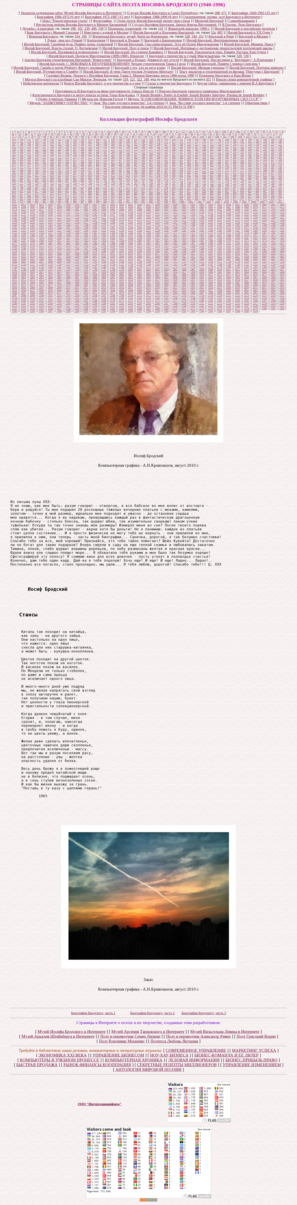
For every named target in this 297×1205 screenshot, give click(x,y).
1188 (201, 217)
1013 (23, 204)
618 (280, 173)
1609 (85, 253)
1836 (175, 272)
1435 (192, 238)
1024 (121, 204)
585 (29, 173)
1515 (77, 246)
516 (52, 167)
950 (75, 199)
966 (197, 199)
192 (52, 144)
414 (98, 160)
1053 (103, 207)
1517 (94, 246)
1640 (85, 256)
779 (143, 186)
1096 (210, 209)
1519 (112, 246)
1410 (246, 235)
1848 (282, 272)
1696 (32, 261)
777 (128, 186)
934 (227, 196)
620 (21, 175)
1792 (59, 269)
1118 (130, 212)
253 (242, 147)
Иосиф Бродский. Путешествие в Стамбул (47, 71)
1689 (246, 259)
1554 (148, 248)
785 (189, 186)
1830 (121, 272)
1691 (264, 259)
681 (212, 178)
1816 (273, 269)
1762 (68, 267)
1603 (32, 253)
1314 (219, 227)
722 (257, 180)
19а (149, 131)
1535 (255, 246)
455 (136, 162)
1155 (184, 214)
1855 (68, 274)
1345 (219, 230)
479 (44, 165)
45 (90, 134)
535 (197, 167)
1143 (77, 214)
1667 (50, 259)
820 (181, 188)
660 (52, 178)
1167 (14, 217)
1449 (41, 240)
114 (278, 136)
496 (174, 165)
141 (160, 28)
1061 (175, 207)
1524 (157, 246)
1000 (182, 201)
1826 (85, 272)
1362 (94, 233)
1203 (59, 220)
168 (143, 141)
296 (21, 152)
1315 (228, 227)
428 (204, 160)
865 (250, 191)
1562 (219, 248)
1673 (103, 259)
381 (120, 157)
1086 (121, 209)
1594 (228, 251)
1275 (148, 225)
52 (134, 134)
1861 (121, 274)
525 (120, 167)
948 (60, 199)
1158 (210, 214)
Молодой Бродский (209, 21)
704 (120, 180)
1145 (94, 214)
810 (105, 188)
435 (257, 160)
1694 (14, 261)
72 (267, 134)
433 (242, 160)
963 (174, 199)
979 (21, 201)
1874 (237, 274)
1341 (184, 230)
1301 (103, 227)
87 (89, 136)
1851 (32, 274)
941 (280, 196)
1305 (139, 227)
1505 (264, 243)
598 (128, 173)
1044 (23, 207)
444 (52, 162)
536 (204, 167)
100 (172, 136)
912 (60, 196)
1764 (85, 267)
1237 (85, 222)
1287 (255, 225)
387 (166, 157)
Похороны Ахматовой (124, 28)
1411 (255, 235)
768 (60, 186)
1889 (94, 277)
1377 (228, 233)
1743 (175, 264)
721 (250, 180)
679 (197, 178)
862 (227, 191)
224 (21, 147)
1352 (282, 230)
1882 (32, 277)
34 (13, 134)
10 (70, 131)
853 (158, 191)
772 (90, 186)
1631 (282, 253)
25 (210, 131)
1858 (94, 274)
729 (37, 183)
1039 (255, 204)
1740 (148, 264)
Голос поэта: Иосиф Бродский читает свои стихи (153, 21)
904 (273, 194)
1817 (282, 269)
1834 (157, 272)
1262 (32, 225)
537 (212, 167)
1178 (112, 217)
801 (37, 188)
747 (174, 183)
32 (276, 131)
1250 (201, 222)
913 (67, 196)
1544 (59, 248)
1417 (32, 238)
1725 (14, 264)
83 (63, 136)
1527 (184, 246)
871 (21, 194)
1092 (175, 209)
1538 (282, 246)
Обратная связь (256, 103)
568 (174, 170)
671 (224, 13)
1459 (130, 240)
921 (128, 196)
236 (113, 147)
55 (160, 134)
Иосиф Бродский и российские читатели (245, 28)
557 (90, 170)
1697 (41, 261)
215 (227, 144)
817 (158, 188)
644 (204, 175)
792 (242, 186)
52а (213, 32)
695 (52, 180)
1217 (184, 220)
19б (157, 131)
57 (173, 134)
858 (197, 191)
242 (158, 147)
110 (248, 136)
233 (90, 147)
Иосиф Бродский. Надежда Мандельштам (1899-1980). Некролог (96, 56)
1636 (50, 256)
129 (120, 139)
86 (82, 136)
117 (29, 139)
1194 (255, 217)
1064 (201, 207)
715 (204, 180)
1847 (273, 272)
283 (197, 149)
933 (219, 196)
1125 (192, 212)
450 (98, 162)
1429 (139, 238)
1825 (77, 272)
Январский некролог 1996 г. (189, 28)
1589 (184, 251)
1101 (255, 209)
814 (136, 188)
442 (37, 162)
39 (52, 134)
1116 (112, 212)
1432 (166, 238)
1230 (23, 222)
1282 (210, 225)
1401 (166, 235)
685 (242, 178)
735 (82, 183)
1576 (68, 251)
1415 (14, 238)
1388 (50, 235)
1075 (23, 209)
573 (212, 170)
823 (204, 188)
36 (26, 134)
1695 (23, 261)
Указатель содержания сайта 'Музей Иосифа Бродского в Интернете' (71, 13)
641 (181, 175)
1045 (32, 207)
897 (219, 194)
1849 (14, 274)
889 (158, 194)
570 (189, 170)
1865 (157, 274)
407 (44, 160)
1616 (148, 253)
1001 (191, 201)
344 (194, 36)
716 (212, 180)
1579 (94, 251)
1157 (201, 214)
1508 (14, 246)
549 (29, 170)
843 (82, 191)
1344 (210, 230)
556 (82, 170)
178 (219, 141)
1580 (103, 251)
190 (37, 144)
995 (143, 201)
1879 (282, 274)
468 (235, 162)
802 (44, 188)
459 (166, 162)
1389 (59, 235)
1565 (246, 248)
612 (235, 173)
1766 (103, 267)
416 (113, 160)
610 (219, 173)
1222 (228, 220)
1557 (175, 248)
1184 (166, 217)
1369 (157, 233)
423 (166, 160)
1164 (264, 214)
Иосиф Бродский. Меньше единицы (198, 68)
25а (217, 131)
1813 (246, 269)
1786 (282, 267)
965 (189, 199)
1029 (166, 204)
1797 (103, 269)
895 (204, 194)
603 (166, 173)
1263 (41, 225)
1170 (41, 217)
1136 (14, 214)
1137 (23, 214)
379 (105, 157)
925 (158, 196)
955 (113, 199)
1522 (139, 246)
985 (67, 201)
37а (39, 134)
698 (75, 180)
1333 (112, 230)
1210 (121, 220)
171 (166, 141)
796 (273, 186)
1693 (282, 259)
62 (204, 134)
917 (98, 196)
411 (75, 160)
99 (164, 136)
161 (90, 141)
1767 (112, 267)
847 (113, 191)
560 (113, 170)
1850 (23, 274)
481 (60, 165)
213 (212, 144)
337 (60, 154)
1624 (219, 253)
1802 (148, 269)
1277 (166, 225)
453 (120, 162)
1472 (246, 240)
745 (158, 183)
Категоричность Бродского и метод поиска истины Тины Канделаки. (83, 95)
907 (21, 196)
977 (280, 199)
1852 (41, 274)
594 (98, 173)
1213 (148, 220)
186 (280, 141)
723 (265, 180)
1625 (228, 253)
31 (270, 131)
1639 (77, 256)
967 (204, 199)
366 (280, 154)
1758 (32, 267)
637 (151, 175)
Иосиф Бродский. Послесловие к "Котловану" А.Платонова (228, 60)
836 (29, 191)
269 (90, 149)
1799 (121, 269)
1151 (148, 214)
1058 (148, 207)
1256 (255, 222)
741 (128, 183)
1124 (184, 212)
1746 (201, 264)
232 (82, 147)
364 (265, 154)
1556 (166, 248)
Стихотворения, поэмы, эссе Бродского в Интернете (221, 17)
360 (235, 154)
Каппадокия (96, 40)
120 (52, 139)
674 (158, 178)
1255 (246, 222)
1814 (255, 269)
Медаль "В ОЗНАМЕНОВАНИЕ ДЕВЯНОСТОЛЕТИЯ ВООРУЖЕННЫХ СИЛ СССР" (193, 99)
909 (37, 196)
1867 (175, 274)
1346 (228, 230)
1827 (94, 272)
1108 (41, 212)
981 (37, 201)
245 (181, 147)
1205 (77, 220)
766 (44, 186)
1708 (139, 261)
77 (26, 136)
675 (166, 178)
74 (280, 134)
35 (19, 134)
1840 (210, 272)
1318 (255, 227)
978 (14, 201)
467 (227, 162)
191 (44, 144)
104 (202, 136)
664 (82, 178)
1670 (77, 259)
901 (250, 194)
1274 (139, 225)
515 (44, 167)
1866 (166, 274)
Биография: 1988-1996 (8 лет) (156, 17)
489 (120, 165)
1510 (32, 246)
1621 (192, 253)
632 (113, 175)
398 (250, 157)
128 (113, 139)
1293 (32, 227)
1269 (94, 225)
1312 (201, 227)
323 (227, 152)
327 (257, 152)
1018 (68, 204)
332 (21, 154)
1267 (77, 225)
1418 (41, 238)
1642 (103, 256)
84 (70, 136)
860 (212, 191)
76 (19, 136)
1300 (94, 227)
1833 (148, 272)
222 (280, 144)
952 (90, 199)
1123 (175, 212)
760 (273, 183)
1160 (228, 214)
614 (250, 173)
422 (158, 160)
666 (98, 178)
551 (44, 170)
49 (115, 134)
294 (280, 149)
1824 (68, 272)
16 (123, 131)
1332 (103, 230)
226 (37, 147)
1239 (103, 222)
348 (143, 154)
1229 (14, 222)
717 (219, 180)
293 (273, 149)
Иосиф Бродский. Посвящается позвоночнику (65, 52)
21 (177, 131)
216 (235, 144)
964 (181, 199)
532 (174, 167)
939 (265, 196)
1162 (246, 214)
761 (280, 183)
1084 (103, 209)
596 (113, 173)
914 (75, 196)
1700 (68, 261)
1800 (130, 269)
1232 (41, 222)
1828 (103, 272)
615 (257, 173)
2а (29, 131)
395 (227, 157)
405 (29, 160)
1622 (201, 253)
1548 (94, 248)
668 (113, 178)
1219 (201, 220)
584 (21, 173)
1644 (121, 256)
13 (89, 131)
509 (273, 165)
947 (52, 199)
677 (181, 178)
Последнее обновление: (148, 107)
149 (273, 139)
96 (145, 136)
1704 (103, 261)
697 (67, 180)
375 (75, 157)
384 (143, 157)
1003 (208, 201)
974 (257, 199)
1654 (210, 256)
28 (251, 131)
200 (113, 144)
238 (128, 147)
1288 (264, 225)
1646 (139, 256)
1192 (237, 217)
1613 (121, 253)
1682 (184, 259)
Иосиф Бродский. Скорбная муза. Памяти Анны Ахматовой (68, 44)
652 (265, 175)
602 (158, 173)
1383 (282, 233)
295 (14, 152)
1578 (85, 251)
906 (14, 196)
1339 (166, 230)
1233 (50, 222)
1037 (237, 204)
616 (265, 173)
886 (136, 194)
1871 (210, 274)
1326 (50, 230)
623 (44, 175)
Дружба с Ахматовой (38, 28)
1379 (246, 233)
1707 (130, 261)
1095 (201, 209)
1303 (121, 227)
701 (98, 180)
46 (96, 134)
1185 (175, 217)
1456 (103, 240)
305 (90, 152)
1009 (262, 201)
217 (242, 144)
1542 (41, 248)
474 (280, 162)
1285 (237, 225)
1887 (77, 277)
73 (274, 134)
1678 (148, 259)
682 (219, 178)
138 (189, 139)
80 (44, 136)
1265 (59, 225)
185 (273, 141)
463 (197, 162)
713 (189, 180)
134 (158, 139)
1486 (94, 243)
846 (105, 191)
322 (139, 79)
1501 (228, 243)
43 (77, 134)
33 (282, 131)
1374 (201, 233)
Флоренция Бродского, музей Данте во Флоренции (130, 36)
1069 (246, 207)
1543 (50, 248)
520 (82, 167)
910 (44, 196)
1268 (85, 225)
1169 (32, 217)
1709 (148, 261)
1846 (264, 272)
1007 (244, 201)
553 (60, 170)
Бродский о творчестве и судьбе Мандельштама (184, 56)
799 (21, 188)
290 (250, 149)
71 (261, 134)
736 (90, 183)
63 (211, 134)
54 (154, 134)
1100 (246, 209)
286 (219, 149)
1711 (166, 261)
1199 (23, 220)
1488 (112, 243)
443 (44, 162)
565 (151, 170)
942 (14, 199)
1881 (23, 277)
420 (143, 160)
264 (52, 149)
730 (44, 183)
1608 (77, 253)
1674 (112, 259)
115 (14, 139)
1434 (184, 238)
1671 (85, 259)
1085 (112, 209)
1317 (246, 227)
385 (151, 157)
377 (90, 157)
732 (60, 183)
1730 (59, 264)
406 (37, 160)
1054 (112, 207)
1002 (199, 201)
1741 (157, 264)
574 (219, 170)
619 (14, 175)
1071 (264, 207)
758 (257, 183)
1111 (68, 212)
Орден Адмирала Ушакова (57, 99)
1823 (59, 272)
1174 (77, 217)
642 (189, 175)
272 (113, 149)
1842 (228, 272)
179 (227, 141)
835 (21, 191)
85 (76, 136)
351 (201, 36)
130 (128, 139)
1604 (41, 253)
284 (204, 149)
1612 (112, 253)
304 (82, 152)
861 (219, 191)
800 (29, 188)
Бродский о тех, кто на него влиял (140, 68)
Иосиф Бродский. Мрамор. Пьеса (248, 44)
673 (151, 178)
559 (105, 170)
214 (219, 144)
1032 (192, 204)
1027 (148, 204)
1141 (59, 214)
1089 (148, 209)
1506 (273, 243)
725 (280, 180)
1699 (59, 261)
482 (67, 165)
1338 (157, 230)
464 (204, 162)
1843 (237, 272)
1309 (175, 227)
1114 (94, 212)
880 (90, 194)
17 (129, 131)
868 (273, 191)
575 (227, 170)
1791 (50, 269)
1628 (255, 253)
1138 (32, 214)
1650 (175, 256)
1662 (282, 256)
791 (235, 186)
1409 (237, 235)
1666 (41, 259)
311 (136, 152)
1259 (282, 222)
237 (120, 147)
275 (136, 149)
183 (257, 141)
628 (82, 175)
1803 (157, 269)
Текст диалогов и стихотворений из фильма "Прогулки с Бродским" (229, 71)
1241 (121, 222)
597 (120, 173)
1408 (228, 235)
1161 (237, 214)
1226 (264, 220)
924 (151, 196)
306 (98, 152)
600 (143, 173)
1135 (282, 212)
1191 (228, 217)
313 (151, 152)
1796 (94, 269)
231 (75, 147)
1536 (264, 246)
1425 (103, 238)
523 (105, 167)
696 (60, 180)
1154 (175, 214)
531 (166, 167)
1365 (121, 233)
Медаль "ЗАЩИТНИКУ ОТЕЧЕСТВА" (59, 103)
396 (235, 157)
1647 (148, 256)
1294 (41, 227)
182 (250, 141)
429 (212, 160)
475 (14, 165)
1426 (112, 238)
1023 (112, 204)
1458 (121, 240)
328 (187, 36)
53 (148, 134)
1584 (139, 251)
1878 (273, 274)
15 (102, 131)
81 (51, 136)
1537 (273, 246)
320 (204, 152)
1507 (282, 243)
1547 (85, 248)
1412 (264, 235)
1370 (166, 233)
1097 (219, 209)
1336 (139, 230)
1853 (50, 274)
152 (21, 141)
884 (120, 194)
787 (204, 186)
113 (270, 136)
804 (60, 188)
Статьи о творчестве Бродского (168, 83)
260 (21, 149)
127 (105, 139)
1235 (68, 222)
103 (194, 136)
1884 (50, 277)
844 (90, 191)
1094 (192, 209)
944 (29, 199)
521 (90, 167)
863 (235, 191)
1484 (77, 243)
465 (212, 162)
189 (29, 144)
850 (136, 191)
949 (67, 199)
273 (120, 149)
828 (242, 188)
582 (280, 170)
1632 (14, 256)
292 (265, 149)
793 (250, 186)
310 (128, 152)
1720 (246, 261)
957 (128, 199)
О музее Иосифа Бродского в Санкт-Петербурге (162, 13)
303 (75, 152)
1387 (41, 235)
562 (128, 170)
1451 (59, 240)
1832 (139, 272)
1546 (77, 248)
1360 (77, 233)
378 (98, 157)
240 (143, 147)
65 (223, 134)
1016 (50, 204)
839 (52, 191)
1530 (210, 246)
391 (197, 157)
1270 (103, 225)
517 (60, 167)
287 (227, 149)
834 (14, 191)
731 (52, 183)
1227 (273, 220)
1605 (50, 253)
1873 (228, 274)
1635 (41, 256)
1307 (157, 227)
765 (37, 186)
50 (121, 134)
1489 (121, 243)
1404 (192, 235)
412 (82, 160)
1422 (77, 238)
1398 (139, 235)
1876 (255, 274)
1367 (139, 233)
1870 (201, 274)
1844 (246, 272)
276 (143, 149)
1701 (77, 261)
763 (21, 186)
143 (227, 139)
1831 (130, 272)
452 (113, 162)
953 (98, 199)
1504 (255, 243)
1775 (184, 267)
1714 (192, 261)
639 (166, 175)
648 (235, 175)
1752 (255, 264)
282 (189, 149)
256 (265, 147)
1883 (41, 277)
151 (14, 141)
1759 (41, 267)
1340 (175, 230)
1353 (14, 233)
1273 (130, 225)
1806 (184, 269)
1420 (59, 238)
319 (125, 79)
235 (105, 147)
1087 (130, 209)
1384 (14, 235)
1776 (192, 267)
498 (189, 165)
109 (240, 136)
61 (198, 134)
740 (120, 183)
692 (29, 180)
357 (212, 154)
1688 (237, 259)
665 (90, 178)
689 (280, 178)
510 (280, 165)
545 (273, 167)
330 (280, 152)
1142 (68, 214)
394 (219, 157)
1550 (112, 248)
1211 (130, 220)
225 (29, 147)
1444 (273, 238)
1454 (85, 240)
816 (151, 188)
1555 (157, 248)
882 (105, 194)
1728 (41, 264)
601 (151, 173)
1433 (175, 238)
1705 (112, 261)
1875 (246, 274)
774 (105, 186)
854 (166, 191)
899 (235, 194)
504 (235, 165)
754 (227, 183)
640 (174, 175)
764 (29, 186)
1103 (273, 209)
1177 (103, 217)
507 (257, 165)
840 (60, 191)
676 (174, 178)
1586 (157, 251)
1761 (59, 267)
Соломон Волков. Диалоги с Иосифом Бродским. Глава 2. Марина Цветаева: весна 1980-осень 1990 (120, 75)
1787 (14, 269)
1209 (112, 220)
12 (83, 131)
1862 (130, 274)
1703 (94, 261)
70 (255, 134)
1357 (50, 233)
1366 (130, 233)
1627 (246, 253)
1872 (219, 274)
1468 (210, 240)
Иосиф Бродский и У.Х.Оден (248, 32)
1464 (175, 240)
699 (82, 180)
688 (265, 178)
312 (143, 152)
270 (98, 149)
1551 (121, 248)
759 (265, 183)
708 (151, 180)
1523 (148, 246)
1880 (14, 277)
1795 (85, 269)
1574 (50, 251)
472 (265, 162)
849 (128, 191)
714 (197, 180)
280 (174, 149)
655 (14, 178)
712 (181, 180)
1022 (103, 204)
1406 (210, 235)
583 (14, 173)
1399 (148, 235)
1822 (50, 272)
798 (14, 188)
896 (212, 194)
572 (204, 170)
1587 (166, 251)
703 (113, 180)
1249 (192, 222)
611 (227, 173)
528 (143, 167)
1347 (237, 230)
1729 (50, 264)
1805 (175, 269)
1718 (228, 261)
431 (227, 160)
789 (219, 186)
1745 (192, 264)
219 (257, 144)
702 (105, 180)
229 (60, 147)
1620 (184, 253)
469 (242, 162)
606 (189, 173)
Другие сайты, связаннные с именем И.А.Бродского (235, 83)
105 (210, 136)
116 (21, 139)
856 (181, 191)
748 (181, 183)
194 (67, 144)
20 (171, 131)
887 (143, 194)
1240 (112, 222)
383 (136, 157)
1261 (23, 225)
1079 (59, 209)
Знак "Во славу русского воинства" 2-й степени (128, 103)
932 (212, 196)
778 (136, 186)
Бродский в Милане (253, 36)
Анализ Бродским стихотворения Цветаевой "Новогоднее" (68, 60)
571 (197, 170)
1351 (273, 230)
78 (32, 136)
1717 (219, 261)
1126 (201, 212)
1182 (148, 217)
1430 (148, 238)
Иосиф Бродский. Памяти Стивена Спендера (224, 64)
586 (37, 173)
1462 (157, 240)
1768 (121, 267)
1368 (148, 233)
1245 (157, 222)
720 (242, 180)
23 (197, 131)
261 (29, 149)
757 (250, 183)
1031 (184, 204)
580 (265, 170)
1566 (255, 248)
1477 (14, 243)
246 (189, 147)
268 (82, 149)
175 (197, 141)
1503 (246, 243)
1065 (210, 207)
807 (82, 188)
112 (263, 136)
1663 (14, 259)
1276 (157, 225)
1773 (166, 267)
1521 (130, 246)
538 (219, 167)
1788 (23, 269)
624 (52, 175)
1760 (50, 267)
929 (189, 196)
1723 (273, 261)
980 (29, 201)
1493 (157, 243)
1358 (59, 233)
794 (257, 186)
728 (29, 183)
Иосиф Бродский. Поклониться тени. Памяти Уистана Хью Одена (217, 52)
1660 (264, 256)
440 (21, 162)
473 (273, 162)
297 (29, 152)
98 (158, 136)
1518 (103, 246)
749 (189, 183)
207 (166, 144)
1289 (273, 225)
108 (232, 136)
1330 (85, 230)
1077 (41, 209)
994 (136, 201)
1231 (32, 222)
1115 (103, 212)
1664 (23, 259)
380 (113, 157)
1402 (175, 235)
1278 (175, 225)
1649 (166, 256)
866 (257, 191)
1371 (175, 233)
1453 (77, 240)
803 (52, 188)
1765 (94, 267)
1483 (68, 243)
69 (248, 134)
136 (174, 139)
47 (102, 134)
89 (101, 136)
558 (98, 170)
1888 (85, 277)
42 (71, 134)
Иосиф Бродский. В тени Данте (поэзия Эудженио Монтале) (128, 71)
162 (98, 141)
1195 (264, 217)
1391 (77, 235)
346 (128, 154)
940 (273, 196)
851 (143, 191)
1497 (192, 243)
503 (227, 165)
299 (44, 152)
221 (273, 144)
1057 (139, 207)
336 (52, 154)
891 (174, 194)
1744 (184, 264)
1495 (175, 243)
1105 (14, 212)
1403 (184, 235)
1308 (166, 227)
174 (189, 141)
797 (280, 186)
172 (174, 141)
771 (82, 186)
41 (64, 134)
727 (21, 183)
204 (143, 144)
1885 (59, 277)
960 (151, 199)
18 (136, 131)
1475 (273, 240)
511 (14, 167)
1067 (228, 207)
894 (197, 194)
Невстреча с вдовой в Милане (106, 32)
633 (120, 175)
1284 (228, 225)
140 (204, 139)
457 (151, 162)
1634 (32, 256)
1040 (264, 204)
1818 (14, 272)
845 (98, 191)
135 (166, 139)
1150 (139, 214)
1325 (41, 230)
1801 (139, 269)
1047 (50, 207)
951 (82, 199)
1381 (264, 233)
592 (82, 173)
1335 (130, 230)
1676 (130, 259)
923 (143, 196)
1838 (192, 272)
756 (242, 183)
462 (189, 162)
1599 (273, 251)
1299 (85, 227)
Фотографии (103, 21)
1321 (282, 227)
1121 (157, 212)
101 (179, 136)
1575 (59, 251)
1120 (148, 212)
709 (158, 180)
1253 (228, 222)
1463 (166, 240)
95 (139, 136)
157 (60, 141)
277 (151, 149)
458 (158, 162)
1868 (184, 274)
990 (105, 201)
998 (166, 201)
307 (105, 152)
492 (143, 165)
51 (128, 134)
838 (44, 191)
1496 (184, 243)
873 (37, 194)
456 (143, 162)
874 (44, 194)
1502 (237, 243)
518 (67, 167)
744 (151, 183)
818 (166, 188)
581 (273, 170)
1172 (59, 217)
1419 (50, 238)
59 (185, 134)
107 (225, 136)
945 (37, 199)
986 (75, 201)
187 (14, 144)
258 (280, 147)
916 (90, 196)
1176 (94, 217)
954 (105, 199)
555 (75, 170)
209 (181, 144)
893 (189, 194)
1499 (210, 243)
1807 (192, 269)
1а (18, 131)
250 (219, 147)
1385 (23, 235)
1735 (103, 264)
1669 (68, 259)
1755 (282, 264)
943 (21, 199)
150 (280, 139)
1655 (219, 256)
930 (197, 196)
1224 (246, 220)
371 (44, 157)
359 (227, 154)
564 (143, 170)
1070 (255, 207)
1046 (41, 207)
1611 (103, 253)
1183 (157, 217)
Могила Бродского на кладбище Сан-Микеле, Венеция (65, 79)
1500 (219, 243)
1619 (175, 253)
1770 (139, 267)
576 (235, 170)
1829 (112, 272)
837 (37, 191)
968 (212, 199)
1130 (237, 212)
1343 (201, 230)
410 (67, 160)
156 (52, 141)
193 (60, 144)
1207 (94, 220)
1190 (219, 217)
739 (113, 183)
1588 (175, 251)
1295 (50, 227)
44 (83, 134)
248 (204, 147)
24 (203, 131)
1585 (148, 251)
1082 (85, 209)
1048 (59, 207)
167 (136, 141)
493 (151, 165)
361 (242, 154)
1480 (41, 243)
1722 (264, 261)
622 (37, 175)
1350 (264, 230)
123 (75, 139)
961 (158, 199)
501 (212, 165)
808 (90, 188)
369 (29, 157)
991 (113, 201)
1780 (228, 267)
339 (75, 154)
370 (37, 157)
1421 (68, 238)
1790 (41, 269)
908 (29, 196)
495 (166, 165)
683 (227, 178)
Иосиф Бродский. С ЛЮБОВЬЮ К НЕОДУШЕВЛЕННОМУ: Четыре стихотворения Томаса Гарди (112, 64)
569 (181, 170)
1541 (32, 248)
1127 (210, 212)
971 (235, 199)
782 (166, 186)
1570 (14, 251)
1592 (210, 251)
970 (227, 199)
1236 (77, 222)
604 (174, 173)
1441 (246, 238)
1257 (264, 222)
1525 (166, 246)
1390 (68, 235)
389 (181, 157)
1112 (77, 212)
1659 (255, 256)
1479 (32, 243)
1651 (184, 256)
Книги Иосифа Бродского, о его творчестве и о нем (102, 83)
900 (242, 194)
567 (166, 170)
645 (212, 175)
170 (158, 141)
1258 (273, 222)
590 (67, 173)
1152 (157, 214)
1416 (23, 238)
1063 (192, 207)
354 (77, 36)
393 (212, 157)
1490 (130, 243)
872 (29, 194)
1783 (255, 267)
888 (151, 194)
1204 (68, 220)
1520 (121, 246)
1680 (166, 259)
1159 (219, 214)
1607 (68, 253)
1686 (219, 259)
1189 (210, 217)
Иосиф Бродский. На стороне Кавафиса (133, 52)
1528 (192, 246)
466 (219, 162)
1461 (148, 240)
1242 (130, 222)
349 (146, 79)
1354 (23, 233)
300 (52, 152)
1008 (253, 201)
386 (158, 157)
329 (273, 152)
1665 (32, 259)
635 (136, 175)
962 (166, 199)
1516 (85, 246)
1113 (85, 212)
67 (236, 134)
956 (120, 199)
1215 (166, 220)
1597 (255, 251)
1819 (23, 272)
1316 (237, 227)
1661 (273, 256)
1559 (192, 248)
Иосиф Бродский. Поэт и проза (125, 48)
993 (128, 201)
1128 (219, 212)
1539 (14, 248)
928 (181, 196)
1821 (41, 272)
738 (105, 183)
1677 (139, 259)
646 (219, 175)
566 (158, 170)
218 (250, 144)
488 (113, 165)
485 (90, 165)
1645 (130, 256)
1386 (32, 235)
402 (280, 157)
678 (189, 178)
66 (230, 134)
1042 (282, 204)
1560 (201, 248)
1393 (94, 235)
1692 (273, 259)
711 (174, 180)
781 (158, 186)
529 (239, 56)
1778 (210, 267)
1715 (201, 261)
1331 (94, 230)
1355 (32, 233)
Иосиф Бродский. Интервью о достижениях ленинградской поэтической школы (213, 48)
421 (151, 160)
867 (265, 191)
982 (44, 201)
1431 (157, 238)
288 (217, 13)
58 (179, 134)
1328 (68, 230)
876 (60, 194)
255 (257, 147)
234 (98, 147)
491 (136, 165)
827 (235, 188)
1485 (85, 243)
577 (242, 170)
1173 (68, 217)
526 (128, 167)
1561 (210, 248)
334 (37, 154)
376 (82, 157)
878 (75, 194)
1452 (68, 240)
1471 (237, 240)
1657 (237, 256)
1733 (85, 264)
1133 (264, 212)
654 (280, 175)
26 (231, 131)
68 (242, 134)
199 (105, 144)
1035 (219, 204)
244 (174, 147)
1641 (94, 256)
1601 (14, 253)
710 (166, 180)
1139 (41, 214)
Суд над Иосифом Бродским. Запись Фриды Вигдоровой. (174, 25)
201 (120, 144)
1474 (264, 240)
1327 (59, 230)
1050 (77, 207)
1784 (264, 267)
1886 (68, 277)
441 (29, 162)
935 (235, 196)
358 (219, 154)
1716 (210, 261)
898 (227, 194)
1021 (94, 204)
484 (82, 165)
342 (98, 154)
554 (67, 170)
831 (265, 188)
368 (21, 157)
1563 (228, 248)
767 (52, 186)
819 (174, 188)
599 (136, 173)
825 (219, 188)
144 (235, 139)
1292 (23, 227)
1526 (175, 246)
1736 (112, 264)
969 (219, 199)
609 (212, 173)
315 (166, 152)
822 (197, 188)
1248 (184, 222)
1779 (219, 267)
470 (250, 162)
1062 (184, 207)
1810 (219, 269)
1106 (23, 212)
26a (238, 131)
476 (21, 165)
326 (250, 152)
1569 (282, 248)
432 (235, 160)
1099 (237, 209)
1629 (264, 253)
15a (109, 131)
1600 (282, 251)
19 (142, 131)
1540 (23, 248)
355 (197, 154)
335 (44, 154)
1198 (14, 220)
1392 (85, 235)
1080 (68, 209)
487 (105, 165)
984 (60, 201)
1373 (192, 233)
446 (67, 162)
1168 (23, 217)
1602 (23, 253)
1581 (112, 251)
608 (204, 173)
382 (128, 157)
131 (136, 139)
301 (60, 152)
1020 (85, 204)
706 (136, 180)
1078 (50, 209)
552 (52, 170)
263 (44, 149)
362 (250, 154)
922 (136, 196)
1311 (192, 227)
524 (113, 167)
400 (265, 157)
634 (128, 175)
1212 (139, 220)
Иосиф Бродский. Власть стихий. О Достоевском (61, 48)
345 (120, 154)
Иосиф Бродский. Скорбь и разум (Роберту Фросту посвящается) (61, 68)
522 (98, 167)
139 (197, 139)
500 (204, 165)
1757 (23, 267)
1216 (175, 220)
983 (52, 201)
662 (67, 178)
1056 (130, 207)
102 (80, 28)
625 (60, 175)
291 (257, 149)
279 (166, 149)
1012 (14, 204)
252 (235, 147)
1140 (50, 214)
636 (143, 175)
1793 (68, 269)
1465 (184, 240)
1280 (192, 225)
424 (174, 160)
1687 (228, 259)
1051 (85, 207)
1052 (94, 207)
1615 (139, 253)
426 (189, 160)
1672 (94, 259)
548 (21, 170)
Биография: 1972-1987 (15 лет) (107, 17)
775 (113, 186)
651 (257, 175)
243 (166, 147)
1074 (14, 209)
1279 (184, 225)
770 (75, 186)
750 (197, 183)
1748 (219, 264)
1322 (14, 230)
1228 (282, 220)
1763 (77, 267)
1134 (273, 212)
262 (37, 149)
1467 (201, 240)
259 (14, 149)
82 (57, 136)
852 (151, 191)
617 (273, 173)
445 (60, 162)
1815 (264, 269)
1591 (201, 251)
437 (273, 160)
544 (265, 167)
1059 (157, 207)
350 (158, 154)
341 (90, 154)
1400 (157, 235)
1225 (255, 220)
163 (105, 141)
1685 (210, 259)
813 (128, 188)
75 (13, 136)
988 (90, 201)
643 (197, 175)
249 (212, 147)
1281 (201, 225)
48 (109, 134)
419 (136, 160)
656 (21, 178)
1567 (264, 248)
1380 (255, 233)
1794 (77, 269)
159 (75, 141)
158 (67, 141)
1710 (157, 261)
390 (189, 157)
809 (98, 188)
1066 (219, 207)
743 (143, 183)
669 (120, 178)
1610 (94, 253)
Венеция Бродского (43, 36)
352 (174, 154)
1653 (201, 256)
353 (181, 154)
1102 (264, 209)
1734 (94, 264)
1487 (103, 243)
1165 (273, 214)
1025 (130, 204)
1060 (166, 207)
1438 (219, 238)
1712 (175, 261)
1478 (23, 243)
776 (120, 186)
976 (273, 199)
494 (158, 165)
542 (250, 167)
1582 (121, 251)
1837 (184, 272)
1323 (23, 230)
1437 (210, 238)
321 (132, 79)
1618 (166, 253)
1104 (282, 209)
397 (242, 157)
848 (120, 191)
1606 (59, 253)
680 (204, 178)
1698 (50, 261)
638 (158, 175)
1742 (166, 264)
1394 (103, 235)
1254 (237, 222)
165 (120, 141)
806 (75, 188)
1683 (192, 259)
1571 (23, 251)
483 (75, 165)
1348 (246, 230)
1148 (121, 214)
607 (197, 173)
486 (98, 165)
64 (217, 134)
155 (44, 141)
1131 (246, 212)
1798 (112, 269)
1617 (157, 253)
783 (174, 186)
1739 (139, 264)
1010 (271, 201)
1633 (23, 256)
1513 (59, 246)
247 (197, 147)
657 (29, 178)
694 (44, 180)
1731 (68, 264)
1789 (32, 269)
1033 (201, 204)
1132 (255, 212)
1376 (219, 233)
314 (158, 152)
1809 (210, 269)
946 (44, 199)
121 (60, 139)
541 (242, 167)
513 (29, 167)
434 (250, 160)
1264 (50, 225)
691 (21, 180)
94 (133, 136)
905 (280, 194)
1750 (237, 264)
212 (204, 144)
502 (219, 165)
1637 (59, 256)
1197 (282, 217)
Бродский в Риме (221, 36)
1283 (219, 225)
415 (105, 160)
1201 (41, 220)
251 (227, 147)
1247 (175, 222)
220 (265, 144)
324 (235, 152)
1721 (255, 261)
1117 (121, 212)
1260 (14, 225)
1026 (139, 204)
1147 (112, 214)
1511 (41, 246)
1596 (246, 251)
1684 (201, 259)
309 (120, 152)
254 (250, 147)
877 (67, 194)
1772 (157, 267)
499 (197, 165)
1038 (246, 204)
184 (265, 141)
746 (166, 183)
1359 (68, 233)
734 (75, 183)
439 (14, 162)
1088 (139, 209)
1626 (237, 253)
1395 (112, 235)
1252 (219, 222)
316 (174, 152)
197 (90, 144)
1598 (264, 251)
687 (257, 178)
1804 (166, 269)
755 (235, 183)
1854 (59, 274)
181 (242, 141)
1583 (130, 251)
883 (113, 194)
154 (37, 141)
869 (280, 191)
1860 (112, 274)
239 (87, 28)
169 (151, 141)
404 (21, 160)
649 (242, 175)
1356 (41, 233)
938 (257, 196)
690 (14, 180)
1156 (192, 214)
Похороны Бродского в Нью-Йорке (225, 75)
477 (29, 165)
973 (250, 199)
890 (166, 194)
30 (263, 131)
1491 (139, 243)
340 (82, 154)
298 (37, 152)
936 (242, 196)
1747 (210, 264)
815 (143, 188)
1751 (246, 264)
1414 (282, 235)
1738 (130, 264)
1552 (130, 248)
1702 (85, 261)
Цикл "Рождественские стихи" (65, 21)
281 (181, 149)
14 (95, 131)
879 (82, 194)
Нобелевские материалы (41, 83)
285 (212, 149)
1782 (246, 267)
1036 (228, 204)
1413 (273, 235)
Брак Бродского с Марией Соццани (53, 32)
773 (98, 186)
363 (257, 154)
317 (181, 152)
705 (128, 180)
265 (60, 149)
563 (136, 170)
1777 (201, 267)
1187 (192, 217)
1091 (166, 209)
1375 (210, 233)
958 (136, 199)
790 (227, 186)
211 (197, 144)
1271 (112, 225)
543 (257, 167)
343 (105, 154)
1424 (94, 238)
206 (158, 144)
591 (75, 173)
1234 (59, 222)
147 (257, 139)
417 (120, 160)
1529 (201, 246)
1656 (228, 256)
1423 (85, 238)
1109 (50, 212)
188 (21, 144)
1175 (85, 217)
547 (14, 170)
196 (82, 144)
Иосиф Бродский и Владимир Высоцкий (163, 32)
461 (181, 162)
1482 (59, 243)
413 (90, 160)
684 (235, 178)
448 (82, 162)
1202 (50, 220)
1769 (130, 267)
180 (235, 141)
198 (73, 28)
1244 (148, 222)
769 (67, 186)
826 (227, 188)
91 (114, 136)
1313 (210, 227)
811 (113, 188)
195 (75, 144)
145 (242, 139)
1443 (264, 238)
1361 (85, 233)
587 (44, 173)
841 (67, 191)
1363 (103, 233)
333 (29, 154)
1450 (50, 240)
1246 (166, 222)
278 (158, 149)
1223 (237, 220)
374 (67, 157)
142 (219, 139)
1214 (157, 220)
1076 (32, 209)
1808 (201, 269)
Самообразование (242, 21)
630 (98, 175)
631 (105, 175)
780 (151, 186)
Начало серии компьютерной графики (244, 79)
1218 (192, 220)
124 (82, 139)
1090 (157, 209)
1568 (273, 248)
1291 (14, 227)
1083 (94, 209)
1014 (32, 204)
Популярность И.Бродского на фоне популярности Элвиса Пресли (104, 91)
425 (181, 160)
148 (265, 139)
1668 (59, 259)
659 (44, 178)
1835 (166, 272)
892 (181, 194)
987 (82, 201)
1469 (219, 240)
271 (105, 149)
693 (37, 180)
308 (113, 152)
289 (242, 149)
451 (208, 79)
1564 (237, 248)
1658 (246, 256)
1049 (68, 207)
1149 (130, 214)
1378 (237, 233)
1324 (32, 230)
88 (95, 136)
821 (189, 188)
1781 (237, 267)
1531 (219, 246)
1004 (217, 201)
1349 (255, 230)
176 (204, 141)
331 (14, 154)
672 (143, 178)
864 (242, 191)
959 (143, 199)
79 (38, 136)
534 (189, 167)
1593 (219, 251)
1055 (121, 207)
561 (120, 170)
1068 (237, 207)
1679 (157, 259)
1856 (77, 274)
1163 (255, 214)
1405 (201, 235)
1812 (237, 269)
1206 (85, 220)
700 (90, 180)
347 (136, 154)
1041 (273, 204)
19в (164, 131)
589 (60, 173)
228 (52, 147)
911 (52, 196)
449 (90, 162)
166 (128, 141)
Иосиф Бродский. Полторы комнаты (256, 68)
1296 (59, 227)
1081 (77, 209)
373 (60, 157)
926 (166, 196)
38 (46, 134)
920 (120, 196)
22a (190, 131)
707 (143, 180)
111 (255, 136)
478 (37, 165)
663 (75, 178)
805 (220, 32)
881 (98, 194)
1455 (94, 240)
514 (37, 167)
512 (21, 167)
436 (265, 160)
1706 (121, 261)
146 (250, 139)
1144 (85, 214)
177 (212, 141)
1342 (192, 230)
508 (265, 165)
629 (90, 175)
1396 (121, 235)
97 (152, 136)
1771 (148, 267)
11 (76, 131)
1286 (246, 225)
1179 (121, 217)
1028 (157, 204)
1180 (130, 217)
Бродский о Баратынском (163, 40)
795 (265, 186)
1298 (77, 227)
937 (250, 196)
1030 (175, 204)
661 (60, 178)
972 (242, 199)
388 (174, 157)
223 (14, 147)
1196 (273, 217)
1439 (228, 238)
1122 (166, 212)
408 (52, 160)
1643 (112, 256)
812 (120, 188)
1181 (139, 217)
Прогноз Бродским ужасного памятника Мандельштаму (200, 91)
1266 (68, 225)
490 (94, 28)
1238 (94, 222)
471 (257, 162)
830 (257, 188)
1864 (148, 274)
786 (197, 186)
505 (242, 165)
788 (212, 186)
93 (126, 136)
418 (128, 160)
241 (151, 147)
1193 (246, 217)
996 (151, 201)
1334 (121, 230)
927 (174, 196)
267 (75, 149)
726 (14, 183)
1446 (14, 240)
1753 (264, 264)
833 (280, 188)
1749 (228, 264)
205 (151, 144)
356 (84, 36)
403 (14, 160)
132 (143, 139)
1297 (68, 227)
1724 (282, 261)
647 (227, 175)
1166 (282, 214)
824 (212, 188)
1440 (237, 238)
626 (67, 175)
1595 (237, 251)
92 (120, 136)
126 (98, 139)
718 (227, 180)
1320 (273, 227)
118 (37, 139)
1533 (237, 246)
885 (128, 194)
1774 (175, 267)
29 (257, 131)
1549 (103, 248)
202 (128, 144)
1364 (112, 233)
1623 (210, 253)
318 (189, 152)
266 (67, 149)
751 (204, 183)
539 (100, 28)
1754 (273, 264)
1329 (77, 230)
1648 (157, 256)
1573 (41, 251)
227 (44, 147)
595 (105, 173)
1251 (210, 222)
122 (67, 139)
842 (75, 191)
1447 (23, 240)
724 (273, 180)
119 (44, 139)
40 (58, 134)
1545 (68, 248)
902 (257, 194)
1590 (192, 251)
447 (75, 162)
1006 (235, 201)
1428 (130, 238)
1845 (255, 272)
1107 (32, 212)
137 (181, 139)
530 (246, 56)
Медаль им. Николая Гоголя (102, 99)
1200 (32, 220)
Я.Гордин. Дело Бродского (241, 25)
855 (174, 191)
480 (52, 165)
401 (273, 157)
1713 (184, 261)
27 (245, 131)
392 (204, 157)
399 (257, 157)
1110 (59, 212)
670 (128, 178)
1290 (282, 225)
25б (224, 131)
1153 (166, 214)
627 (75, 175)
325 (242, 152)
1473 (255, 240)
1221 (219, 220)
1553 (139, 248)
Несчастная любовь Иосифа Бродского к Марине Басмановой (81, 25)
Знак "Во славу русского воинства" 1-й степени (204, 103)
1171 (50, 217)
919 (113, 196)
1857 (85, 274)
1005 (226, 201)
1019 (77, 204)
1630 (273, 253)
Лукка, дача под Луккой (64, 40)
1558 (184, 248)
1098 (228, 209)
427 (197, 160)
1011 (280, 201)
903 (265, 194)
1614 (130, 253)
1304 (130, 227)
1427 (121, 238)
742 (136, 183)
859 (204, 191)
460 (174, 162)
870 (14, 194)
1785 (273, 267)
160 (82, 141)
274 (128, 149)
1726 (23, 264)
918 (105, 196)
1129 (228, 212)
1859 (103, 274)
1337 (148, 230)
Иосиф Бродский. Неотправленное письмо (218, 40)
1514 (68, 246)
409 (60, 160)
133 (151, 139)
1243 (139, 222)
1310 (184, 227)
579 (257, 170)
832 (273, 188)
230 (67, 147)
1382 (273, 233)
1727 (32, 264)
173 (181, 141)
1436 (201, 238)
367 (14, 157)
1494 (166, 243)
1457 (112, 240)
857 (189, 191)
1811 (228, 269)
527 (136, 167)
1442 (255, 238)
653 (273, 175)
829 (250, 188)
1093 (184, 209)
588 (52, 173)
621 (29, 175)
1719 (237, 261)
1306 (148, 227)
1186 (184, 217)
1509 (23, 246)
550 (37, 170)
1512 (50, 246)
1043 (14, 207)
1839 (201, 272)
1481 (50, 243)
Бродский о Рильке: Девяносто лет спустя (148, 60)
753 (219, 183)
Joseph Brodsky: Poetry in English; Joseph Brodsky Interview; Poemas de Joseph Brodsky (202, 95)
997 (158, 201)
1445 (282, 238)
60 (192, 134)
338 (67, 154)
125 (90, 139)
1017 (59, 204)
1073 (282, 207)
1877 (264, 274)
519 (75, 167)
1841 (219, 272)
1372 (184, 233)
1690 (255, 259)
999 (174, 201)
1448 (32, 240)
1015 (41, 204)
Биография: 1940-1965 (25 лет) (254, 13)
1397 (130, 235)
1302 (112, 227)
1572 (32, 251)
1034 (210, 204)
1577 (77, 251)
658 (37, 178)
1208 (103, 220)
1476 (282, 240)
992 (120, 201)
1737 (121, 264)
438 (280, 160)
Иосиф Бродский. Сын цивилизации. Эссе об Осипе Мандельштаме (168, 44)
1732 (77, 264)
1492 (148, 243)
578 (250, 170)
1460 (139, 240)
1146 (103, 214)
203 (136, 144)
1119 (139, 212)
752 (212, 183)
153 (29, 141)
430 (219, 160)
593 (90, 173)
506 (250, 165)
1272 (121, 225)
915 (82, 196)
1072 (273, 207)
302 (67, 152)
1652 (192, 256)
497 (181, 165)
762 (14, 186)
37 (32, 134)
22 (183, 131)
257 (273, 147)
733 (67, 183)
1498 (201, 243)
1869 (192, 274)
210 (189, 144)
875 (52, 194)
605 (181, 173)
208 (174, 144)
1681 (175, 259)
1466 (192, 240)
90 (108, 136)
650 (250, 175)
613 (242, 173)
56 (166, 134)
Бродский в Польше (125, 40)
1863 (139, 274)
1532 (228, 246)
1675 (121, 259)
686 (250, 178)
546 (280, 167)
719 (235, 180)
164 (113, 141)
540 (235, 167)
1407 (219, 235)
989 (98, 201)
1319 (264, 227)
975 (265, 199)
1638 (68, 256)
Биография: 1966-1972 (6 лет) (58, 17)
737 (98, 183)
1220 (210, 220)
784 (181, 186)
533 (181, 167)
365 (273, 154)
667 (105, 178)
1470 (228, 240)
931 (204, 196)
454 (128, 162)
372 (52, 157)
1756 (14, 267)
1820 (32, 272)
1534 (246, 246)
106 (217, 136)
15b (116, 131)
